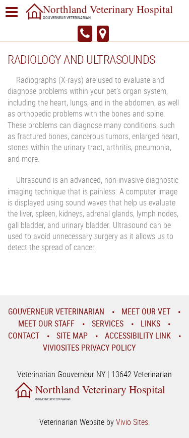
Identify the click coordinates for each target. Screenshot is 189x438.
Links (150, 323)
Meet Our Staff (46, 323)
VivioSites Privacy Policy (89, 347)
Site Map (72, 335)
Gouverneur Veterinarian (56, 311)
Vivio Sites (132, 421)
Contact (23, 335)
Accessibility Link (138, 335)
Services (107, 323)
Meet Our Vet (145, 311)
